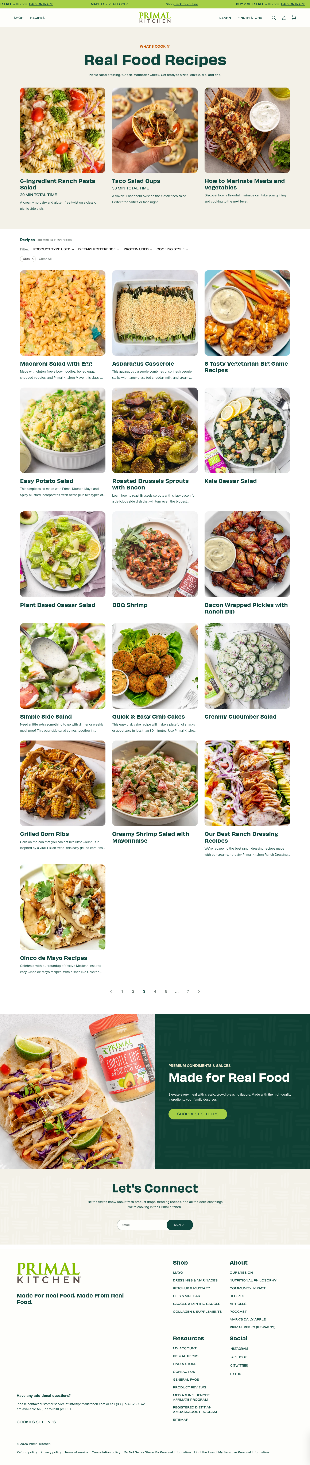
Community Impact (248, 1288)
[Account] (283, 17)
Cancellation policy (106, 1452)
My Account (185, 1348)
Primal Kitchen (40, 1443)
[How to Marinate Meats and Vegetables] (247, 130)
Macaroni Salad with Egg (56, 363)
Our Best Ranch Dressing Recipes (241, 836)
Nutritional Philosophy (253, 1280)
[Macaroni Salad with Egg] (62, 313)
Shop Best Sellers (197, 1114)
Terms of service (76, 1452)
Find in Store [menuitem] (250, 18)
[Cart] (294, 17)
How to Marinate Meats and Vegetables (245, 183)
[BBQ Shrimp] (155, 554)
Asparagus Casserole (143, 363)
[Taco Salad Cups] (154, 130)
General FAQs (186, 1379)
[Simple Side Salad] (62, 666)
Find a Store (184, 1364)
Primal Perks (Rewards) (252, 1327)
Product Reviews (189, 1387)
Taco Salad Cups (136, 180)
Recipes (237, 1296)
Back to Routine (186, 4)
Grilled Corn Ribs (44, 833)
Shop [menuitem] (18, 18)
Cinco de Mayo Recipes (53, 957)
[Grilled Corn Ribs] (62, 783)
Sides (26, 258)
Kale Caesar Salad (231, 480)
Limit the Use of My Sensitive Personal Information (231, 1452)
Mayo (178, 1272)
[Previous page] (111, 991)
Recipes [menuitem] (37, 18)
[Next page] (199, 991)
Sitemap (180, 1420)
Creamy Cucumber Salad (241, 716)
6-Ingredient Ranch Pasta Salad (58, 183)
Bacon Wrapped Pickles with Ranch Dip (246, 607)
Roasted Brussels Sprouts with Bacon (150, 483)
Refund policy (27, 1452)
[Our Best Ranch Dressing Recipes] (247, 783)
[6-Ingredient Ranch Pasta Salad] (62, 130)
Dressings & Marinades (195, 1280)
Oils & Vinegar (186, 1296)
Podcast (238, 1312)
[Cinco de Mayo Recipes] (62, 907)
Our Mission (241, 1272)
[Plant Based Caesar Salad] (62, 554)
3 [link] (144, 991)
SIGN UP (179, 1225)
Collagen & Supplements (197, 1312)
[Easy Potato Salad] (62, 430)
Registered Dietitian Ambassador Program (195, 1410)
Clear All (45, 258)
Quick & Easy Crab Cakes (148, 716)
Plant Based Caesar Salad (57, 604)
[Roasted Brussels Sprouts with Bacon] (155, 430)
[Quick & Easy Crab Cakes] (155, 666)
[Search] (273, 17)
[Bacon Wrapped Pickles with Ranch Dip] (247, 554)
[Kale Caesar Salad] (247, 430)
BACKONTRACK (41, 4)
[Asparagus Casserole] (155, 313)
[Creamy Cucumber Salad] (247, 666)
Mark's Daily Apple (248, 1319)
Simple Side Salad (46, 716)
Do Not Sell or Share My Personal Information (157, 1452)
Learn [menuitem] (225, 18)
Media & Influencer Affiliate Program (191, 1397)
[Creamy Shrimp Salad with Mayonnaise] (155, 783)
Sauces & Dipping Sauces (196, 1304)
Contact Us (184, 1372)
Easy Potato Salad (46, 480)
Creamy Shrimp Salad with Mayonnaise (150, 836)
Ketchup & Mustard (191, 1288)
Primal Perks (185, 1356)
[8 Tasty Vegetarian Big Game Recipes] (247, 313)
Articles (238, 1304)
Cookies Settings (36, 1422)
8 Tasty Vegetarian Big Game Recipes (246, 366)
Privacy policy (50, 1452)
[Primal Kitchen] (155, 18)
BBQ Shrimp (130, 604)
